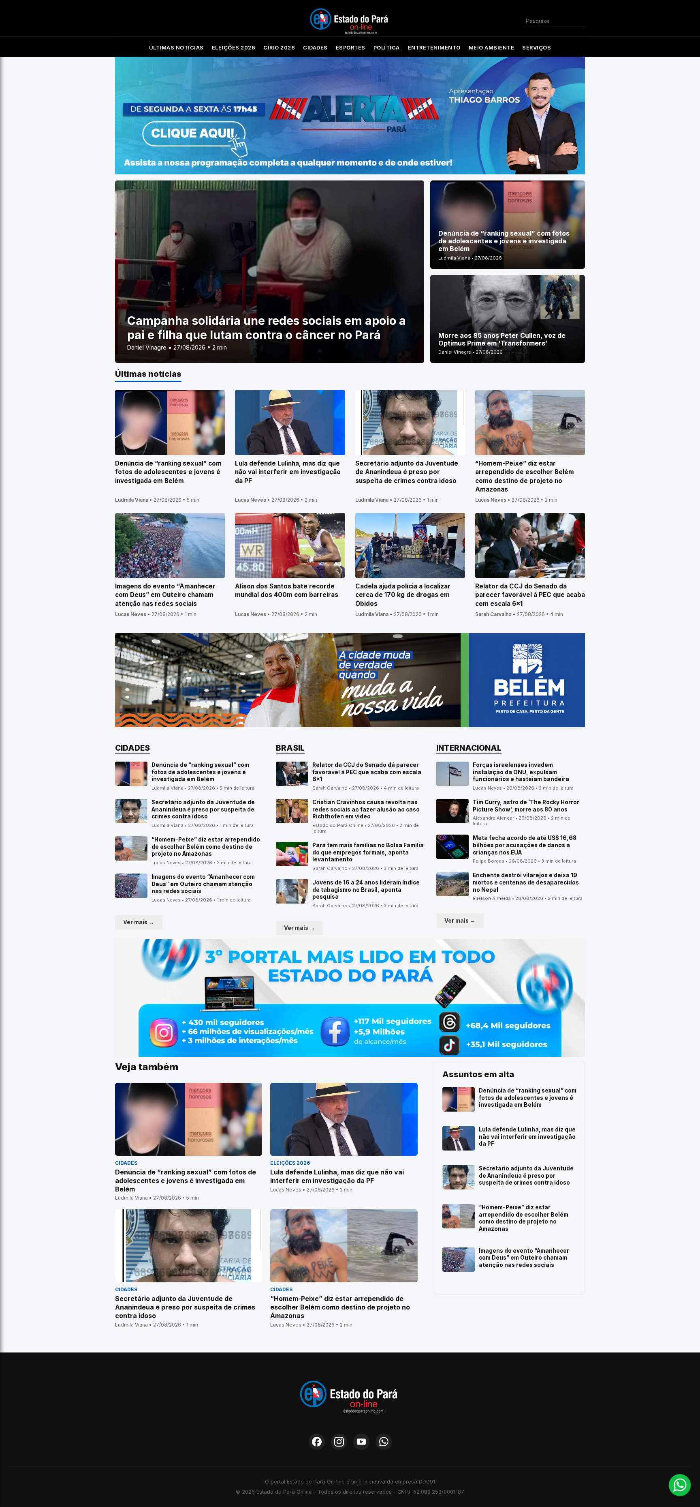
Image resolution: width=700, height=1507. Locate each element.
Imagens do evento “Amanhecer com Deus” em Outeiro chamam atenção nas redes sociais (203, 884)
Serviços (536, 48)
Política (386, 48)
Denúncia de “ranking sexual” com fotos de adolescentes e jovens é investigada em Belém (200, 772)
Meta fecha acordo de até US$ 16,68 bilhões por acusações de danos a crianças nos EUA (524, 845)
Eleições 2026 (234, 48)
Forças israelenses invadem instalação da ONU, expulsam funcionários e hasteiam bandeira (521, 772)
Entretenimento (434, 48)
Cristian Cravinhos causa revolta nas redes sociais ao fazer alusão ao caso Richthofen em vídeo (366, 809)
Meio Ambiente (491, 48)
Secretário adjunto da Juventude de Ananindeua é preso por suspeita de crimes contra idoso (203, 809)
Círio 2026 (279, 48)
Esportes (350, 48)
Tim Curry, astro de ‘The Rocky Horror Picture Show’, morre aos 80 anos (526, 806)
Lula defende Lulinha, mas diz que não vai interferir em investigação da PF (527, 1136)
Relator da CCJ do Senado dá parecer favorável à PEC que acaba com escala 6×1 (366, 772)
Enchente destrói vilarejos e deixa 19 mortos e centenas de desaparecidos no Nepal (526, 882)
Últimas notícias (176, 48)
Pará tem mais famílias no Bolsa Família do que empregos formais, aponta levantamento (368, 852)
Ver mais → (138, 922)
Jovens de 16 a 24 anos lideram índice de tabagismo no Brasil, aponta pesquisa (366, 889)
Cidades (315, 48)
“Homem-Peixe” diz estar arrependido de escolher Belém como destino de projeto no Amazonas (206, 846)
